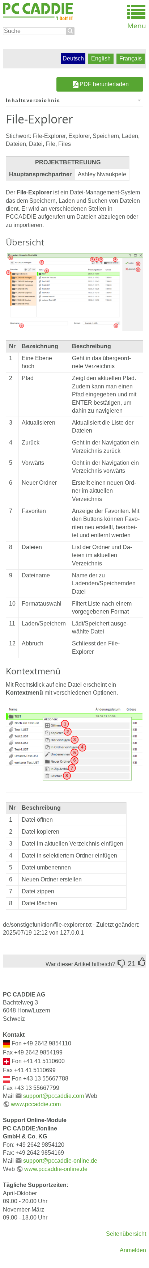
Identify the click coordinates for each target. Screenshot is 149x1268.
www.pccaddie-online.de (56, 1169)
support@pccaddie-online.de (60, 1161)
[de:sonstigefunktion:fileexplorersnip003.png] (74, 291)
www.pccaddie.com (36, 1104)
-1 (121, 963)
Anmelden (133, 1250)
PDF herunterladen (104, 84)
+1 (141, 961)
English (101, 58)
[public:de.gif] (6, 1043)
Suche (70, 31)
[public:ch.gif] (6, 1061)
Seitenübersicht (126, 1234)
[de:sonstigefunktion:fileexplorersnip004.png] (74, 749)
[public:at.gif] (6, 1079)
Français (130, 58)
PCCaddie (38, 12)
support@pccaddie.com (53, 1096)
